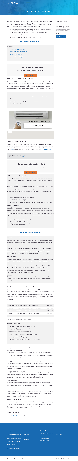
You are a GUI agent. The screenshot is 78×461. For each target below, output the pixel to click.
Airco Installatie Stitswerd (44, 442)
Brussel (12, 149)
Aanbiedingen (26, 439)
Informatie (57, 3)
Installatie (50, 3)
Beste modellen (26, 435)
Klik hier (24, 156)
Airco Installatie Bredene (44, 440)
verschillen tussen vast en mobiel (46, 100)
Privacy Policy (60, 458)
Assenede (17, 151)
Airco (29, 3)
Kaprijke (12, 151)
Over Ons (56, 458)
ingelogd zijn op (13, 415)
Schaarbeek (51, 147)
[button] (30, 41)
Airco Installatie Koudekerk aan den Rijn (47, 436)
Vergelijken (26, 437)
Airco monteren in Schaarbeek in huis (17, 49)
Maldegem (46, 149)
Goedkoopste (26, 434)
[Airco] (12, 2)
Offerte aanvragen (66, 3)
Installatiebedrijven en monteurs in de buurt (19, 51)
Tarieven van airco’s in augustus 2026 (17, 56)
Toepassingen (42, 3)
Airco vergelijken (32, 181)
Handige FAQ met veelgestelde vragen (18, 57)
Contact (69, 458)
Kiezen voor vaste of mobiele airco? (17, 52)
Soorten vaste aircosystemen (16, 54)
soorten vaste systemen (38, 101)
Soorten (35, 3)
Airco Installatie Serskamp (44, 438)
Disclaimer (65, 458)
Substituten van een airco (36, 243)
